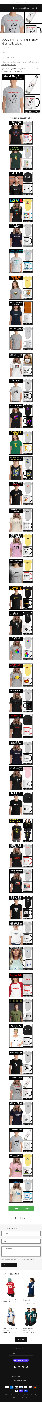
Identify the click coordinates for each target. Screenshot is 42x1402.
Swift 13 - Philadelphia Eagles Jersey (29, 1329)
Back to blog (22, 1218)
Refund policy (33, 1395)
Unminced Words (13, 1394)
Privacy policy (17, 1397)
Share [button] (5, 53)
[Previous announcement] (3, 2)
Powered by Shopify (23, 1394)
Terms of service (26, 1397)
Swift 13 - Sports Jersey (9, 1299)
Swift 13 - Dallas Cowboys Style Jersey (10, 1329)
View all (21, 1339)
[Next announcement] (38, 2)
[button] (4, 8)
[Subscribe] (31, 1353)
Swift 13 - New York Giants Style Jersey (30, 1299)
